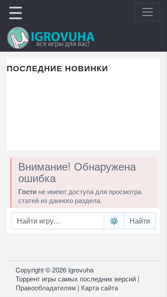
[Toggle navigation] (147, 12)
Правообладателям (46, 287)
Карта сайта (99, 287)
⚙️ (114, 221)
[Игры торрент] (63, 37)
